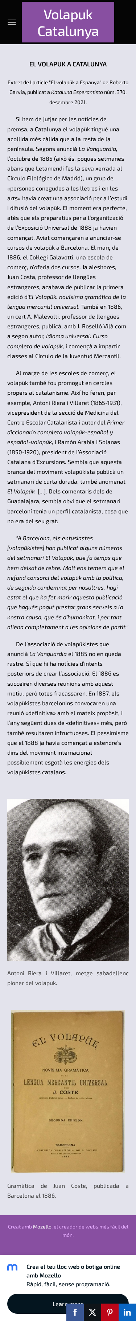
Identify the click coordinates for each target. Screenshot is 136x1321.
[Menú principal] (12, 22)
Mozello (42, 1226)
